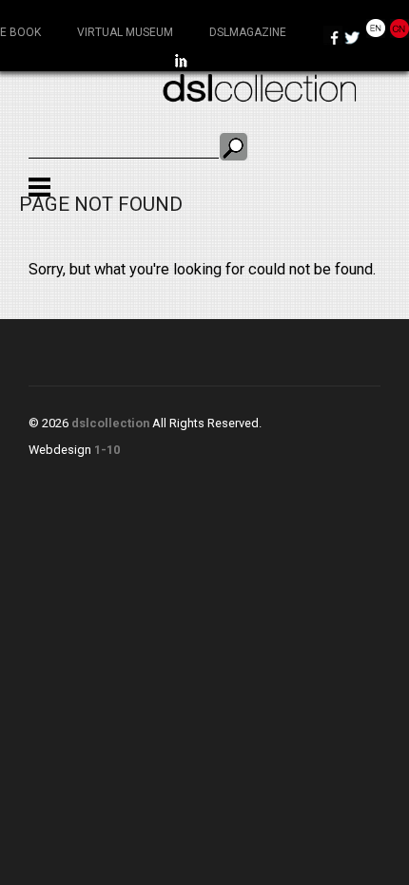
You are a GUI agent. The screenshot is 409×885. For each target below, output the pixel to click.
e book (20, 32)
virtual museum (125, 32)
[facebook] (332, 39)
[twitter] (351, 39)
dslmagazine (247, 32)
